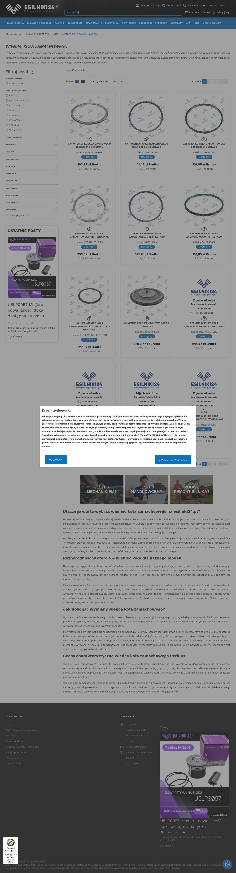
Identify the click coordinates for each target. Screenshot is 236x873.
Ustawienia (55, 459)
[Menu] (16, 839)
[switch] (11, 861)
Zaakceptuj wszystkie (173, 459)
